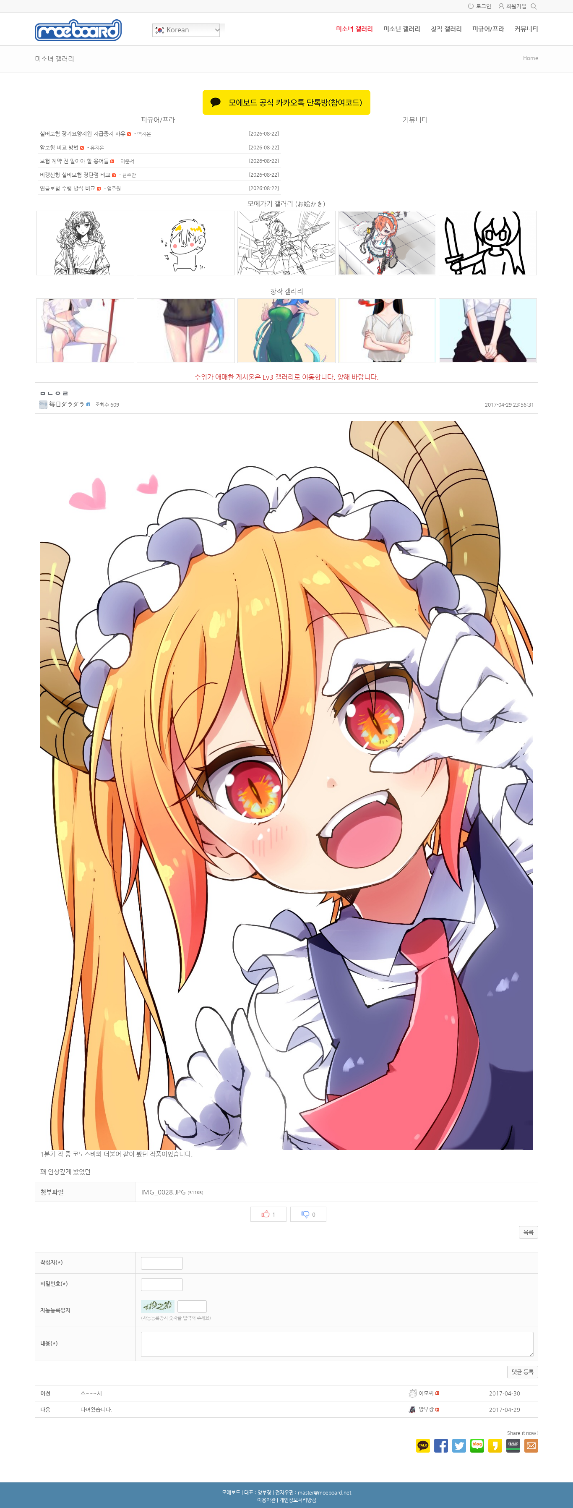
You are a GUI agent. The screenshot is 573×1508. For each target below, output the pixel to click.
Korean (177, 30)
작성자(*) (51, 1262)
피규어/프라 (488, 28)
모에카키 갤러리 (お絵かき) (286, 204)
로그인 (483, 6)
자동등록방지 (55, 1310)
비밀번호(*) (54, 1284)
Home (530, 58)
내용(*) (49, 1343)
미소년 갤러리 (401, 28)
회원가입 (516, 6)
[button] (44, 404)
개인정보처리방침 (297, 1500)
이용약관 (266, 1500)
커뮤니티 (526, 28)
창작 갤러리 (446, 28)
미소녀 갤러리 (354, 28)
